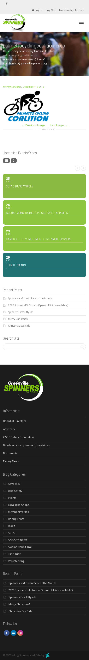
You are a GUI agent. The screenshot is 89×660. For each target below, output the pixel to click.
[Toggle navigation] (81, 22)
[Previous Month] (77, 168)
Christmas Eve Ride (19, 325)
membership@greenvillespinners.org (25, 63)
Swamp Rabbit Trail (20, 547)
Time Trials (15, 554)
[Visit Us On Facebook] (6, 633)
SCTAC (12, 533)
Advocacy (9, 429)
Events (12, 498)
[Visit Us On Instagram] (20, 633)
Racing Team (11, 461)
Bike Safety (15, 491)
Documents (10, 453)
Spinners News (17, 540)
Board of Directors (14, 421)
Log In (38, 10)
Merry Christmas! (18, 319)
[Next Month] (83, 168)
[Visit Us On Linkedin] (13, 633)
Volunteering (16, 561)
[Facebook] (6, 3)
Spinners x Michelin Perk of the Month (30, 298)
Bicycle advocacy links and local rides (26, 445)
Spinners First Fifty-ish (20, 312)
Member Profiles (18, 512)
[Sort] (14, 160)
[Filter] (6, 160)
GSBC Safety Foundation (18, 437)
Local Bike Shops (18, 505)
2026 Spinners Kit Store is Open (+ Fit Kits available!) (38, 305)
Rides (11, 526)
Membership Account (71, 10)
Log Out (50, 10)
